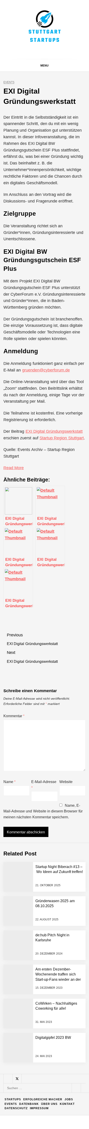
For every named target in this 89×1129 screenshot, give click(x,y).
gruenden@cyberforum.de (46, 370)
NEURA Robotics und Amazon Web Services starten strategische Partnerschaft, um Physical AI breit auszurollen (55, 906)
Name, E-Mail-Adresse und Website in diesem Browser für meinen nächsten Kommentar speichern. (43, 811)
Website (66, 782)
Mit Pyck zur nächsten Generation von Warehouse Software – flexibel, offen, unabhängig (53, 1081)
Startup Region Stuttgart (61, 438)
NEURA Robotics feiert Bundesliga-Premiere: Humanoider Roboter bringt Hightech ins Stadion (55, 937)
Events (8, 82)
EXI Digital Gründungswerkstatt (54, 431)
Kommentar (13, 716)
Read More (13, 468)
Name (9, 782)
